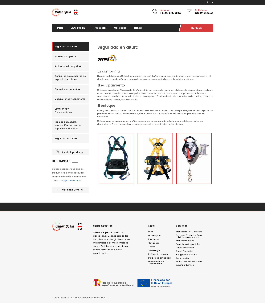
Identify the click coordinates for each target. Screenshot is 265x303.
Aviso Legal (154, 250)
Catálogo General (72, 189)
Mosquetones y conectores (70, 99)
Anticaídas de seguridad (68, 66)
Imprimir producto (72, 152)
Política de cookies (158, 254)
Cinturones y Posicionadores (63, 110)
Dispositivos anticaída (67, 89)
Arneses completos (65, 56)
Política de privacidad (159, 258)
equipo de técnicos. (71, 180)
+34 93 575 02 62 (170, 13)
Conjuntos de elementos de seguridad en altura (70, 77)
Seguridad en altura (66, 46)
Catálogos (120, 28)
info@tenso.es (204, 13)
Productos (101, 28)
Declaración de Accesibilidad (156, 263)
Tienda (138, 28)
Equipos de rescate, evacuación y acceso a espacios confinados (68, 125)
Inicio (60, 28)
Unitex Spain (78, 28)
